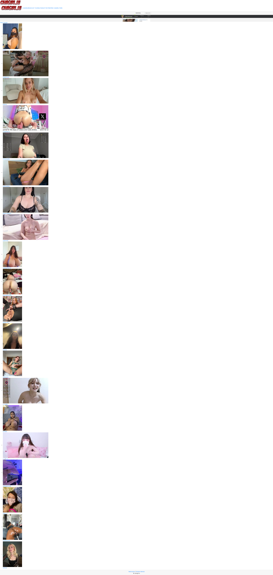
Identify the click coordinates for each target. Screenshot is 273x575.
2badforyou (6, 77)
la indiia (5, 431)
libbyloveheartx (7, 213)
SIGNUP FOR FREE (46, 8)
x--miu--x (5, 458)
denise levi (6, 322)
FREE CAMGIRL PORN (56, 8)
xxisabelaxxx (6, 131)
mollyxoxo (5, 377)
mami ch (5, 513)
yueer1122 (5, 240)
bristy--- (5, 50)
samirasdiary (6, 186)
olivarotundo (6, 159)
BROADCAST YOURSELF (34, 8)
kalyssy (5, 104)
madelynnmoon (7, 268)
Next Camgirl (3, 22)
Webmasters (132, 571)
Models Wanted (140, 571)
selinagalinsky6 (7, 486)
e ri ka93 (5, 404)
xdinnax (5, 568)
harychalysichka (7, 295)
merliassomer (6, 540)
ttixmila (5, 349)
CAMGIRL (25, 8)
